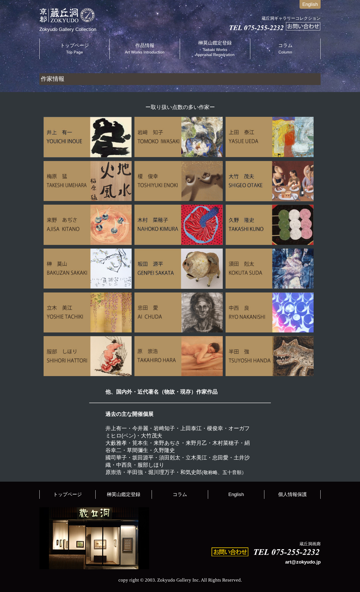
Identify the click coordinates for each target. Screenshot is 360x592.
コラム (285, 48)
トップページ (74, 48)
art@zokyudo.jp (303, 562)
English (310, 4)
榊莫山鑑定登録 (215, 48)
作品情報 (145, 48)
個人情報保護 (292, 494)
